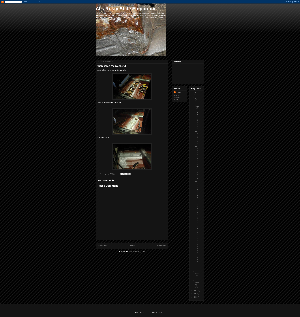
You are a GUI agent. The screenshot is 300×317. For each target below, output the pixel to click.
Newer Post (102, 246)
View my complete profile (177, 97)
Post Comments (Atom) (137, 251)
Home (132, 246)
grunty (178, 92)
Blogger (161, 312)
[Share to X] (125, 174)
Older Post (161, 246)
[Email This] (121, 174)
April (196, 99)
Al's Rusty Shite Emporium (125, 8)
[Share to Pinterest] (130, 174)
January (197, 284)
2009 (196, 297)
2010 (196, 294)
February (197, 274)
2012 (196, 92)
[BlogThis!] (123, 174)
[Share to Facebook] (128, 174)
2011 (196, 291)
